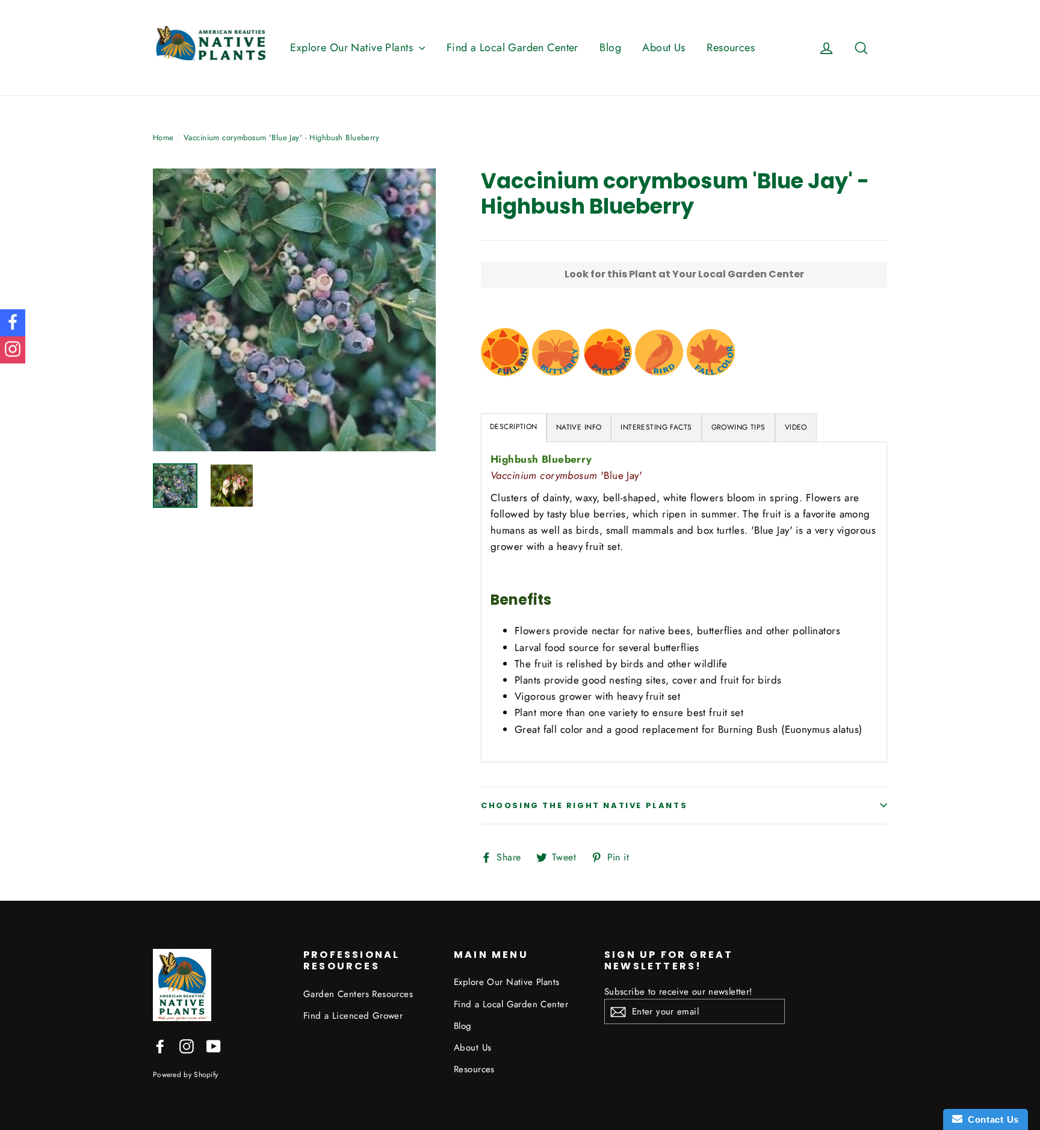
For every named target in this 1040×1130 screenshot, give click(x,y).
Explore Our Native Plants (353, 47)
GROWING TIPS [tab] (738, 427)
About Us (663, 47)
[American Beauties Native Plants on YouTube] (213, 1045)
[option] (294, 309)
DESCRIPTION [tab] (513, 426)
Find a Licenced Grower (353, 1015)
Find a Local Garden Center (512, 47)
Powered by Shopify (185, 1074)
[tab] (578, 427)
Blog (610, 47)
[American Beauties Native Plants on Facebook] (160, 1045)
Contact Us (990, 1119)
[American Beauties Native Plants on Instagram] (186, 1045)
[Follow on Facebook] (12, 322)
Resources (731, 47)
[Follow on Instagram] (12, 349)
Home (163, 137)
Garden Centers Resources (358, 994)
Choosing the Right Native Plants (584, 805)
